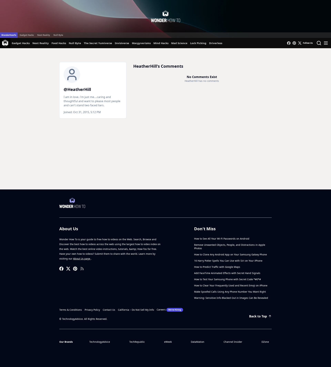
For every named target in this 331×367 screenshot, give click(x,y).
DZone (265, 341)
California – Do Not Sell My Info (136, 309)
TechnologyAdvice (99, 341)
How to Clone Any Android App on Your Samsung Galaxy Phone (230, 254)
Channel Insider (233, 341)
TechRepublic (137, 341)
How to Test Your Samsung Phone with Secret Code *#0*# (227, 279)
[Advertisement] (165, 163)
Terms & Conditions (70, 309)
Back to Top (258, 316)
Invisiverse (122, 43)
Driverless (215, 43)
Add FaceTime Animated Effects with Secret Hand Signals (227, 273)
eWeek (168, 341)
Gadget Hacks (27, 35)
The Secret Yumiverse (98, 43)
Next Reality (43, 35)
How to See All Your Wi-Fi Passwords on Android (221, 238)
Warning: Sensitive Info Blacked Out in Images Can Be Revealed (231, 297)
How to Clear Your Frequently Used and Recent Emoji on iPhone (230, 285)
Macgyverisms (141, 43)
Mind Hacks (160, 43)
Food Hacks (59, 43)
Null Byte (58, 35)
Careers (169, 309)
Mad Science (179, 43)
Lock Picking (198, 43)
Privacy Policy (92, 309)
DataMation (197, 341)
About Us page (82, 258)
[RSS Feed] (82, 269)
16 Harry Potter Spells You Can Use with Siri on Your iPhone (228, 260)
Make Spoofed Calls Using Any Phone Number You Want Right (230, 291)
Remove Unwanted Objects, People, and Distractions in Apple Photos (229, 246)
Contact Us (109, 309)
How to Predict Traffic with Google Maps (217, 266)
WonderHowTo (8, 35)
